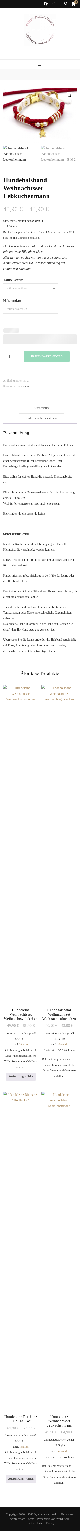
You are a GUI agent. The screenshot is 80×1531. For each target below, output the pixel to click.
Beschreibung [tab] (41, 407)
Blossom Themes (25, 1519)
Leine (41, 513)
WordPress (62, 1519)
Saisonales (23, 386)
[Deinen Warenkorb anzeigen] (73, 4)
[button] (69, 95)
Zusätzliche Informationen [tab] (41, 418)
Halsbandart (12, 300)
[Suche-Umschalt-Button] (66, 4)
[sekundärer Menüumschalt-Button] (4, 4)
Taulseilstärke (13, 280)
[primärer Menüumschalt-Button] (40, 64)
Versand (14, 226)
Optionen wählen (59, 873)
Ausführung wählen (21, 1076)
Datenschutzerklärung (41, 1523)
